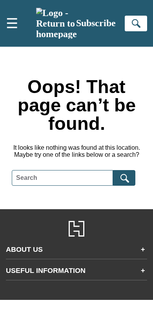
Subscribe (96, 23)
